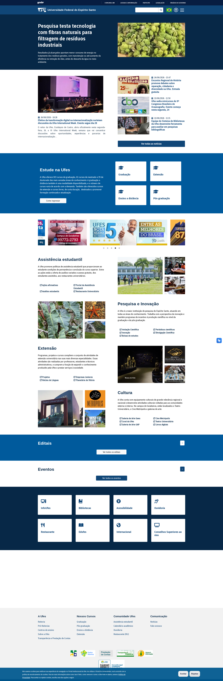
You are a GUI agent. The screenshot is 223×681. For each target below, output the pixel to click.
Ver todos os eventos (111, 478)
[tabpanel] (57, 232)
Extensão (158, 174)
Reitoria (41, 621)
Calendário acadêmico (123, 625)
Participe (146, 3)
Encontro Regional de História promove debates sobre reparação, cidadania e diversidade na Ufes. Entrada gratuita (166, 86)
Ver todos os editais (111, 452)
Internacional (124, 531)
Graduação (124, 174)
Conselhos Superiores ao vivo (168, 533)
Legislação (160, 3)
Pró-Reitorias (44, 625)
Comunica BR (110, 3)
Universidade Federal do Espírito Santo (71, 10)
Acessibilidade (124, 508)
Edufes (82, 531)
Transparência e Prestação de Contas (54, 638)
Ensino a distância (128, 198)
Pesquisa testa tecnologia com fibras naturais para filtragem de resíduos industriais (67, 35)
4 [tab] (115, 248)
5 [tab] (119, 248)
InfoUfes (45, 508)
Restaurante (47, 531)
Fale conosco (156, 625)
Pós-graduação (161, 198)
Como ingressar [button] (53, 200)
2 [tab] (107, 248)
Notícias (153, 621)
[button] (169, 9)
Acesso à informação (128, 3)
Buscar (160, 9)
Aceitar (183, 674)
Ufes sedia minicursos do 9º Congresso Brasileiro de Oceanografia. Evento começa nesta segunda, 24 (166, 105)
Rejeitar (194, 674)
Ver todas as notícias (151, 143)
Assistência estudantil (123, 621)
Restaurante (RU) (121, 634)
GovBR (40, 2)
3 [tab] (111, 248)
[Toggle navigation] (182, 10)
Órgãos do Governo (178, 3)
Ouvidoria (159, 508)
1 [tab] (103, 248)
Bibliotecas (85, 508)
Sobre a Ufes (43, 634)
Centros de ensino (46, 630)
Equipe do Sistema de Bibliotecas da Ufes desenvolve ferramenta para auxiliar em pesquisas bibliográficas (168, 125)
